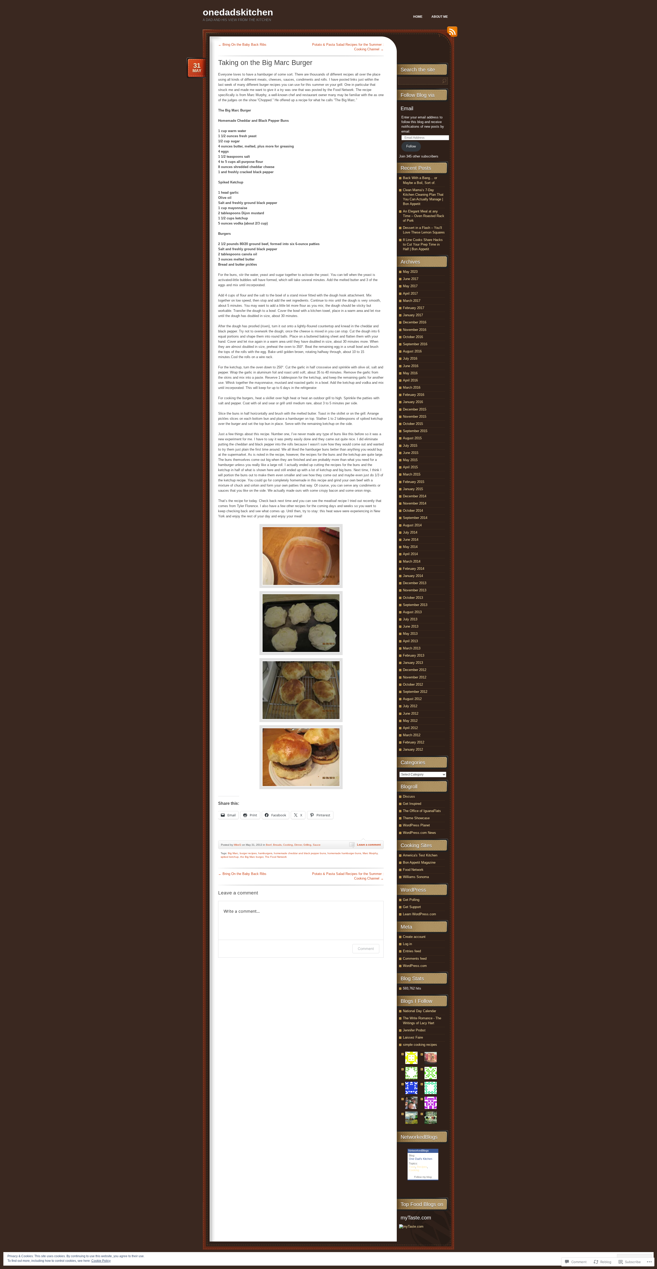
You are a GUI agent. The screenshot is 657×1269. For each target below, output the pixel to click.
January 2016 (413, 402)
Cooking (288, 844)
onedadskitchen (238, 12)
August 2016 (412, 351)
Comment (366, 948)
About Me (439, 16)
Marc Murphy (370, 853)
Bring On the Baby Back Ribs (242, 44)
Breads (277, 844)
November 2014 (414, 503)
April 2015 (410, 467)
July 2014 (410, 532)
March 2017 (411, 301)
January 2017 (413, 315)
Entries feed (412, 951)
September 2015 (415, 431)
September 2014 (415, 518)
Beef (269, 844)
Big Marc (233, 853)
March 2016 (411, 387)
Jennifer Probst (414, 1030)
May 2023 (410, 272)
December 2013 (414, 583)
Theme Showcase (416, 818)
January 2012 (413, 749)
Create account (414, 937)
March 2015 (411, 474)
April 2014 (410, 554)
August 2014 (412, 525)
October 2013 (413, 598)
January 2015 (413, 489)
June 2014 (410, 540)
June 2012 (410, 713)
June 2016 (410, 366)
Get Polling (411, 900)
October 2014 (413, 510)
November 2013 (414, 590)
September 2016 (415, 344)
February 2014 (413, 569)
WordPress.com (415, 966)
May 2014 (410, 547)
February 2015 (413, 482)
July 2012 (410, 706)
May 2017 (410, 286)
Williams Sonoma (416, 877)
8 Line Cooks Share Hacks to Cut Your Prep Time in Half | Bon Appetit (423, 244)
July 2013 (410, 619)
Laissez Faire (413, 1037)
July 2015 (410, 445)
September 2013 (415, 605)
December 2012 (414, 670)
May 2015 (410, 460)
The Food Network (276, 856)
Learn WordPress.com (419, 914)
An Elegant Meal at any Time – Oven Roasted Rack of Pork (423, 215)
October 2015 (413, 424)
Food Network (413, 870)
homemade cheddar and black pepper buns (300, 853)
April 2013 (410, 641)
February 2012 (413, 742)
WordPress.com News (419, 833)
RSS (451, 33)
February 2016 (413, 395)
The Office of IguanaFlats (422, 811)
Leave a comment (369, 844)
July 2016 (410, 358)
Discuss (409, 796)
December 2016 (414, 322)
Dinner (298, 844)
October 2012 (413, 684)
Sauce (317, 844)
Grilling (307, 844)
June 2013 (410, 626)
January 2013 (413, 663)
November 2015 (414, 416)
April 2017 (410, 293)
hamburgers (265, 853)
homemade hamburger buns (344, 853)
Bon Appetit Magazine (419, 862)
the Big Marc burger (251, 856)
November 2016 (414, 330)
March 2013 (411, 648)
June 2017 (410, 279)
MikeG (237, 844)
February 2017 (413, 308)
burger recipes (248, 853)
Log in (407, 944)
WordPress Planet (416, 825)
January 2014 (413, 576)
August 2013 (412, 612)
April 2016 (410, 380)
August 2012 (412, 699)
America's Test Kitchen (420, 855)
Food (412, 1166)
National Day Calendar (419, 1011)
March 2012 (411, 735)
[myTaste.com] (411, 1226)
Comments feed (415, 958)
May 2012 (410, 721)
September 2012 (415, 692)
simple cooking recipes (420, 1045)
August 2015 (412, 438)
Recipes (422, 1166)
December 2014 (414, 496)
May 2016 (410, 373)
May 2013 (410, 634)
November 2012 (414, 677)
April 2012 (410, 728)
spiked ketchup (230, 856)
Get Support (412, 907)
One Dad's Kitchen (420, 1158)
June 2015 (410, 453)
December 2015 (414, 409)
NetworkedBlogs (418, 1150)
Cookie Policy (101, 1261)
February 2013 (413, 655)
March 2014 (411, 561)
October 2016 (413, 337)
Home (417, 16)
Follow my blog (423, 1176)
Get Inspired (412, 804)
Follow (411, 146)
